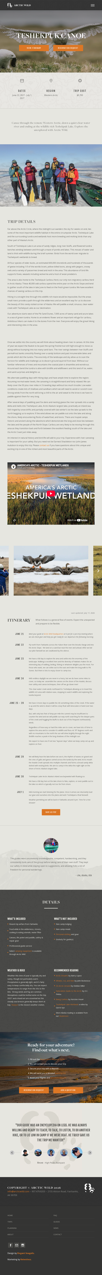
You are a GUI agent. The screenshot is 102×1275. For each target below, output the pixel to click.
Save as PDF (51, 812)
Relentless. (26, 1259)
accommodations (58, 1077)
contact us (44, 445)
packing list (60, 1073)
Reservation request (68, 48)
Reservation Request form (52, 1059)
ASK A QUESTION (68, 1090)
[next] (98, 570)
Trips (9, 1222)
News (55, 1228)
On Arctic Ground (63, 986)
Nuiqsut (14, 1005)
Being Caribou (62, 999)
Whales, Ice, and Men (65, 980)
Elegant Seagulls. (25, 1253)
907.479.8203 (38, 1191)
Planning (12, 1228)
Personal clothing (63, 934)
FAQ (55, 1215)
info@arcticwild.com (18, 1191)
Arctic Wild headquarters (53, 634)
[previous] (4, 570)
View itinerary (34, 48)
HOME (10, 1215)
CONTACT (57, 1234)
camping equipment (23, 951)
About (10, 1234)
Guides (56, 1222)
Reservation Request (34, 1090)
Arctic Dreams (62, 975)
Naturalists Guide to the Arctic (69, 991)
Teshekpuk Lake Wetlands (67, 1004)
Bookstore (63, 1016)
